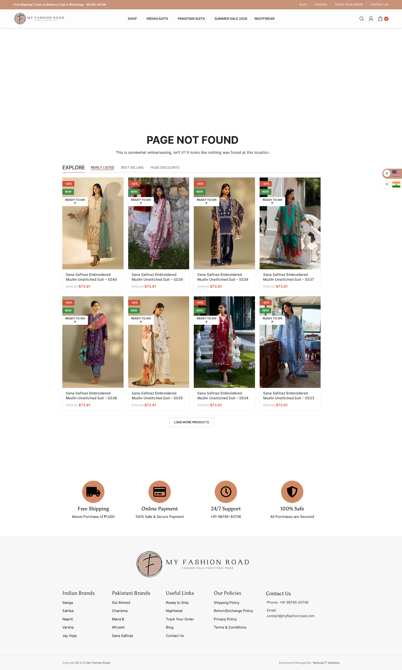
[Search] (361, 18)
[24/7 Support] (226, 492)
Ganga (67, 602)
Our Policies (227, 593)
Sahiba (68, 610)
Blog (169, 627)
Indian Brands (78, 593)
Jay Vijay (69, 635)
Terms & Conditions (230, 627)
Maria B (118, 619)
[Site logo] (39, 18)
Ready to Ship (177, 602)
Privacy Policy (225, 619)
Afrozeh (118, 627)
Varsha (68, 627)
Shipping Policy (226, 602)
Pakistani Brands (131, 593)
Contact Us (175, 635)
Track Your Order (180, 619)
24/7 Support (226, 509)
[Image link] (192, 564)
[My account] (371, 18)
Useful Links (180, 593)
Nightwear (174, 610)
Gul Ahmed (121, 602)
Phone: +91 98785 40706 (287, 602)
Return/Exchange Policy (233, 610)
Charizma (119, 610)
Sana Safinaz (122, 635)
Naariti (67, 619)
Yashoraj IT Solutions (326, 662)
